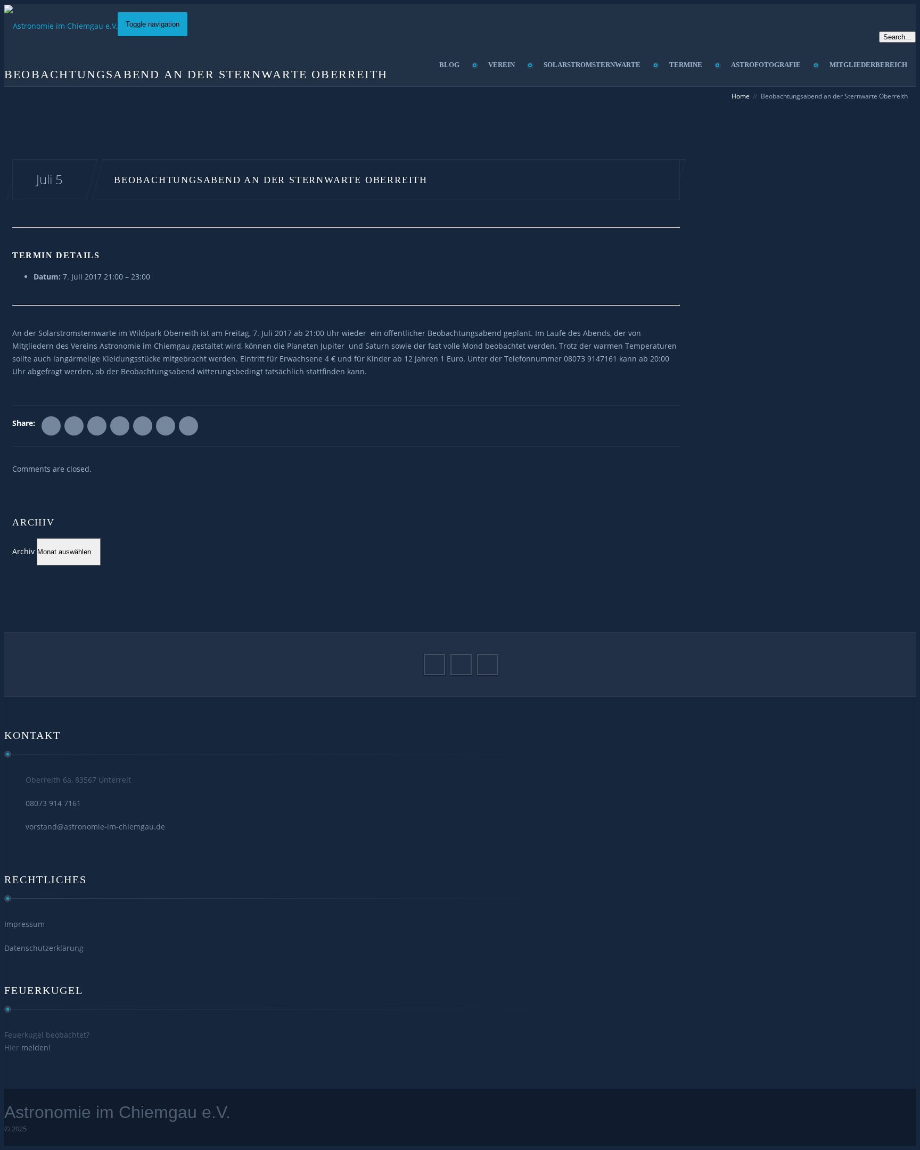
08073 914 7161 (53, 803)
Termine (685, 65)
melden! (36, 1047)
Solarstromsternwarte (592, 65)
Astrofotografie (766, 65)
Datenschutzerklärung (44, 948)
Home (741, 96)
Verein (501, 65)
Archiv (23, 551)
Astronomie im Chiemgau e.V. (117, 1112)
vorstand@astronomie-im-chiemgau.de (95, 827)
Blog (449, 65)
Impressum (24, 924)
